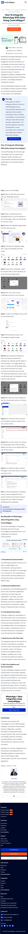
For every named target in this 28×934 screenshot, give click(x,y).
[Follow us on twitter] (7, 926)
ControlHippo (11, 931)
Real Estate (4, 830)
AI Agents (3, 901)
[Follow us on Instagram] (5, 926)
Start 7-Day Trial (14, 710)
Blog (2, 896)
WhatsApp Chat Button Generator (9, 907)
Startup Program (6, 814)
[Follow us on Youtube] (13, 926)
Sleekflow (3, 870)
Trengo (3, 872)
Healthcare (3, 825)
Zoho (2, 885)
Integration (8, 9)
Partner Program (6, 810)
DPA (2, 845)
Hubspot (3, 881)
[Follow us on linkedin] (10, 926)
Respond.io (4, 865)
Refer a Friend (14, 858)
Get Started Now (14, 849)
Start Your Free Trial (14, 138)
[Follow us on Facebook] (2, 926)
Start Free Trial (14, 29)
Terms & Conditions (6, 843)
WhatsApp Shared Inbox (7, 898)
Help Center (4, 838)
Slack (2, 887)
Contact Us (4, 816)
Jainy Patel (19, 47)
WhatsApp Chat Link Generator (9, 903)
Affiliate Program (6, 812)
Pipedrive (3, 883)
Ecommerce (4, 823)
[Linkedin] (14, 796)
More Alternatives (5, 874)
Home (3, 9)
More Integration (5, 889)
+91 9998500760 (7, 920)
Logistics (3, 827)
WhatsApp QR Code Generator (8, 905)
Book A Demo (14, 854)
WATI (2, 867)
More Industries (5, 832)
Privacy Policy (4, 841)
